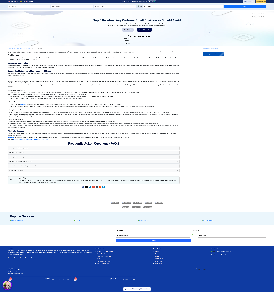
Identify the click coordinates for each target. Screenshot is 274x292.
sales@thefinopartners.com (140, 1)
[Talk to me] (7, 285)
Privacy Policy (158, 261)
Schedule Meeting (249, 1)
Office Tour (151, 1)
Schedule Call (127, 29)
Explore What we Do (144, 29)
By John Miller (26, 48)
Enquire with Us (145, 289)
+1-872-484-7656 (125, 1)
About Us (157, 251)
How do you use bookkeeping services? (19, 148)
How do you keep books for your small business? (21, 157)
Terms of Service (159, 258)
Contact (157, 256)
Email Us (135, 289)
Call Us (128, 289)
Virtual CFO (99, 258)
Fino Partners (11, 137)
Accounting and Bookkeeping (15, 48)
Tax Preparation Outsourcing (104, 261)
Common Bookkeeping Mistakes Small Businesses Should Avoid (30, 139)
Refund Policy (158, 263)
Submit (245, 6)
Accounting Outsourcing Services (105, 251)
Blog (156, 254)
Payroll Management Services (104, 256)
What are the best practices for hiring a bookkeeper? (22, 166)
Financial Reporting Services (104, 254)
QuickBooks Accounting (103, 263)
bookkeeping (23, 104)
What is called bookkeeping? (16, 170)
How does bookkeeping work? (16, 152)
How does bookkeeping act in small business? (20, 161)
